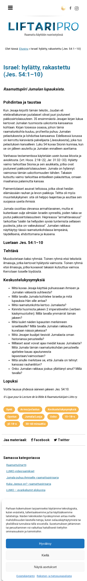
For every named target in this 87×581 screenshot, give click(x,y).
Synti (9, 409)
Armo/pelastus (29, 409)
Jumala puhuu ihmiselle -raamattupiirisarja (32, 477)
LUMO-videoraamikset (20, 471)
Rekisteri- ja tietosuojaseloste (54, 576)
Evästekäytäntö (25, 576)
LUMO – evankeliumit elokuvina (25, 490)
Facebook (41, 440)
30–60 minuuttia (35, 423)
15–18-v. (70, 416)
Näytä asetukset (45, 567)
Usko (53, 416)
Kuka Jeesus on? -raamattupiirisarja (28, 483)
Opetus (11, 416)
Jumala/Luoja (33, 416)
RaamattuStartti (16, 465)
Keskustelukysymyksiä (62, 409)
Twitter (63, 440)
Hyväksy (45, 543)
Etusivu (23, 48)
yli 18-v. (12, 423)
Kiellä (45, 555)
